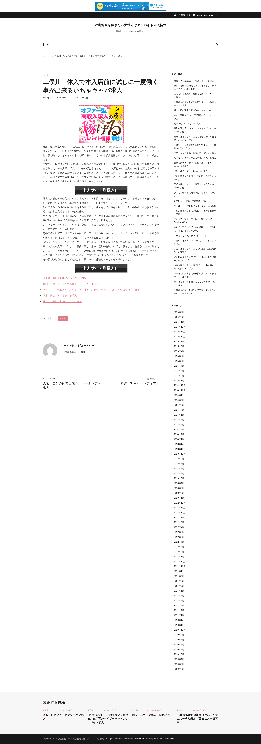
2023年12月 (179, 444)
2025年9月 (179, 341)
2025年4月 (179, 366)
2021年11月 (179, 566)
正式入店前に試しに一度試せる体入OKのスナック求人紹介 (195, 186)
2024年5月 (179, 419)
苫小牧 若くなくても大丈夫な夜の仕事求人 (195, 158)
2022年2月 (179, 551)
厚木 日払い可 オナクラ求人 (60, 295)
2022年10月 (179, 512)
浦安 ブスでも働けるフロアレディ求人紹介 (195, 153)
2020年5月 (179, 654)
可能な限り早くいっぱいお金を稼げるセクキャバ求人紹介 (195, 130)
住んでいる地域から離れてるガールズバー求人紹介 (195, 95)
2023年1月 (179, 498)
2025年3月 (179, 371)
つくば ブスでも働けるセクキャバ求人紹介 (195, 206)
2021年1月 (179, 615)
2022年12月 (179, 503)
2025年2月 (179, 375)
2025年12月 (179, 327)
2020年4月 (179, 659)
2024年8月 (179, 405)
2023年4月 (179, 483)
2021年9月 (179, 576)
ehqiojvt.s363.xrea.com (54, 98)
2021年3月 (179, 605)
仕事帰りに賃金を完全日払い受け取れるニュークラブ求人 (195, 104)
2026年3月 (179, 312)
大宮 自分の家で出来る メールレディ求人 (72, 383)
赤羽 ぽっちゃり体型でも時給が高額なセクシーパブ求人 (195, 250)
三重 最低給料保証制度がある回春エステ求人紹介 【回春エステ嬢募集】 (197, 719)
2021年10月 (179, 571)
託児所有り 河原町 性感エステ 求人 (190, 201)
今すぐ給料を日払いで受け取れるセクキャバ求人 (195, 117)
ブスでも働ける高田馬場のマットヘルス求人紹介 (195, 194)
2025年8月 (179, 346)
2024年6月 (179, 415)
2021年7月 (179, 586)
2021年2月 (179, 610)
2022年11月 (179, 507)
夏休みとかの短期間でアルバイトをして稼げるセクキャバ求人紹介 (195, 87)
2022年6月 (179, 532)
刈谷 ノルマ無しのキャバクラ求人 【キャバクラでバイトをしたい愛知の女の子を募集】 (92, 289)
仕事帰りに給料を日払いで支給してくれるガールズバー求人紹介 (195, 291)
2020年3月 (179, 664)
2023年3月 (179, 488)
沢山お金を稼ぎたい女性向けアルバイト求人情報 (130, 25)
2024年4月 (179, 424)
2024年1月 (179, 439)
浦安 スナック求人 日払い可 (151, 715)
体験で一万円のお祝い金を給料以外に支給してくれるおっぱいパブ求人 (195, 229)
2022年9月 (179, 517)
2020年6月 (179, 649)
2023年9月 (179, 459)
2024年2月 (179, 434)
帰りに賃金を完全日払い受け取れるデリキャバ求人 (195, 178)
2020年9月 (179, 635)
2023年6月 (179, 473)
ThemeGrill (138, 739)
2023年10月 (179, 454)
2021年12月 (179, 561)
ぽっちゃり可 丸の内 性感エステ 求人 (191, 235)
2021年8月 (179, 581)
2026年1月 (179, 322)
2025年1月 (179, 380)
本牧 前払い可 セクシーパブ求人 (63, 717)
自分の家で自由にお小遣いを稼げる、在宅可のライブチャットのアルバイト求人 (107, 719)
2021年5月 (179, 595)
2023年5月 (179, 478)
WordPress (169, 739)
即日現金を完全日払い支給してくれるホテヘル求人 (195, 242)
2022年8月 (179, 522)
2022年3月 (179, 547)
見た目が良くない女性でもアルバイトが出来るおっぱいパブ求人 (195, 258)
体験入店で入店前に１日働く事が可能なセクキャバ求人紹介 (195, 165)
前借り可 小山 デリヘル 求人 (187, 123)
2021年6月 (179, 591)
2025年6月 (179, 356)
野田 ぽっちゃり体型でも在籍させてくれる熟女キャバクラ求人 (195, 138)
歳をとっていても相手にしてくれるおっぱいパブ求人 (195, 283)
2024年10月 (179, 395)
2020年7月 (179, 644)
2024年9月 (179, 400)
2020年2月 (179, 669)
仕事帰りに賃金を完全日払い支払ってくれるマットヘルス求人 (195, 275)
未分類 (45, 75)
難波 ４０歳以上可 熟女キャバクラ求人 (194, 80)
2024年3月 (179, 429)
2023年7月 (179, 468)
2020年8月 (179, 639)
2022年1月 (179, 556)
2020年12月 (179, 620)
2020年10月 (179, 630)
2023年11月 (179, 449)
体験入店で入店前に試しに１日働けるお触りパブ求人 (195, 212)
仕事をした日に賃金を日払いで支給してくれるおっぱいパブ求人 (195, 146)
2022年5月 (179, 537)
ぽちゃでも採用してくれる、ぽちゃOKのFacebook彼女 (193, 221)
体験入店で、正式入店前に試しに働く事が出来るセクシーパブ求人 (195, 267)
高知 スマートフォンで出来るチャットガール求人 (70, 284)
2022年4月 (179, 542)
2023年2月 (179, 493)
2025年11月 (179, 331)
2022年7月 (179, 527)
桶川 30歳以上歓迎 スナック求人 (62, 301)
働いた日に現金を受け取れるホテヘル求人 (194, 110)
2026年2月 (179, 317)
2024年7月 (179, 410)
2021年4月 (179, 600)
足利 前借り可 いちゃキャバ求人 (191, 171)
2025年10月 (179, 336)
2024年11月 (179, 390)
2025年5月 (179, 361)
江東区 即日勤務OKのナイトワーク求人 (65, 278)
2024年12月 (179, 385)
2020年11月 (179, 625)
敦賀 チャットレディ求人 (140, 381)
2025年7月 (179, 351)
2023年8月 (179, 463)
